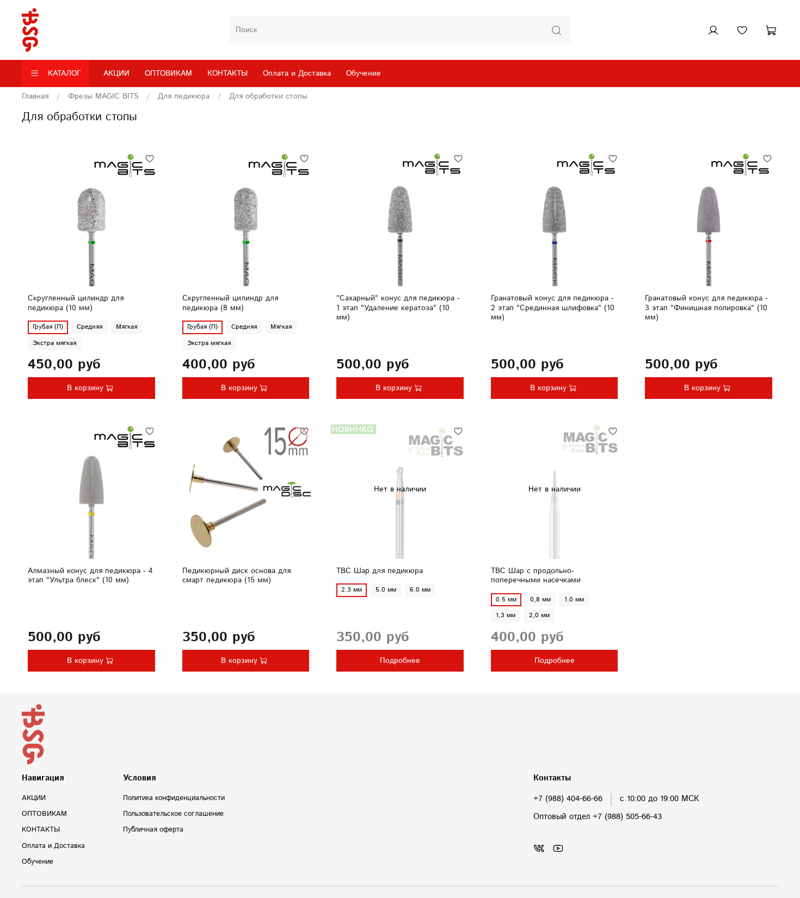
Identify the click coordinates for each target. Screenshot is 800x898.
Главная (35, 96)
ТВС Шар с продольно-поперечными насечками (536, 575)
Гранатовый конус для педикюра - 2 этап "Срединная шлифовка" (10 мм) (552, 308)
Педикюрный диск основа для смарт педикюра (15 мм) (236, 575)
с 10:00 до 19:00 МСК (659, 799)
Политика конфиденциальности (174, 798)
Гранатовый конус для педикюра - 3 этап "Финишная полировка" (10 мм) (706, 308)
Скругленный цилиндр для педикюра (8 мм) (230, 303)
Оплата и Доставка (297, 73)
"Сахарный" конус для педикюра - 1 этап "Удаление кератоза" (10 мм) (398, 308)
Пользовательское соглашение (173, 814)
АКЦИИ (116, 73)
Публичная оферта (153, 829)
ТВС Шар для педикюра (379, 570)
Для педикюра (184, 96)
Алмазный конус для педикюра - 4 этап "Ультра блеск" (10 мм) (90, 575)
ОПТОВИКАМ (168, 73)
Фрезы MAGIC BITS (103, 96)
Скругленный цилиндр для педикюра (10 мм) (76, 303)
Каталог (64, 73)
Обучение (363, 73)
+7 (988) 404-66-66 (567, 799)
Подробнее (400, 660)
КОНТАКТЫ (227, 73)
